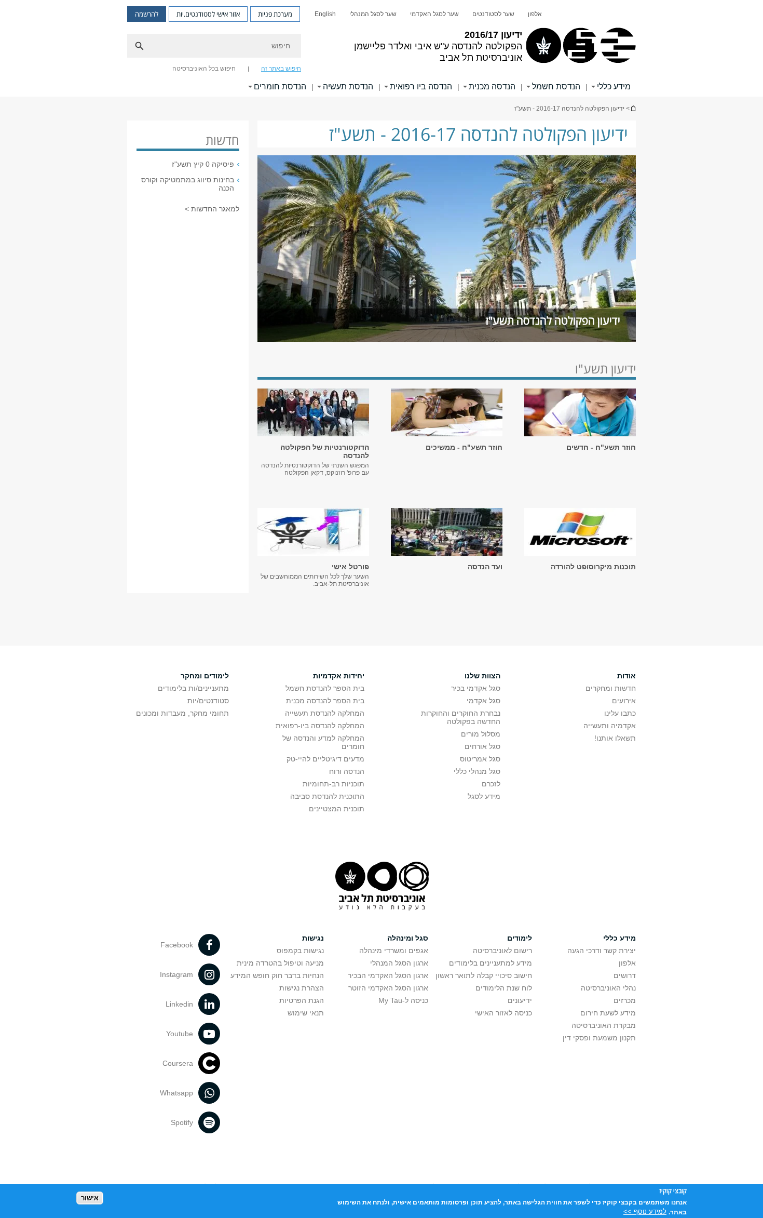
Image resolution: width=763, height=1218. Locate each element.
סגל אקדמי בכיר (475, 688)
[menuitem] (535, 14)
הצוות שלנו (482, 676)
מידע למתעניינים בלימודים (490, 963)
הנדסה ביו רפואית (421, 86)
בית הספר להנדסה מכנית (325, 701)
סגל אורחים (482, 746)
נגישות (313, 938)
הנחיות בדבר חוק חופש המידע (277, 975)
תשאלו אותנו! (615, 738)
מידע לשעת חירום (608, 1013)
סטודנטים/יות (208, 701)
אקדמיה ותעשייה (609, 725)
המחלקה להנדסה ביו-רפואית (320, 725)
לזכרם (491, 784)
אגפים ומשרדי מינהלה (393, 950)
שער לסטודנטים (493, 14)
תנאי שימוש (306, 1013)
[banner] (381, 48)
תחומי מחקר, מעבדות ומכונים (182, 713)
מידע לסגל (484, 796)
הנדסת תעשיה (348, 86)
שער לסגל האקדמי (434, 14)
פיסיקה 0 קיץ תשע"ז (203, 164)
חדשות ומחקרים (610, 688)
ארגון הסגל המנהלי (399, 963)
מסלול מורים (480, 734)
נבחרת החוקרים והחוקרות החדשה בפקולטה (460, 717)
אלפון (535, 14)
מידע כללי (614, 86)
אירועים (624, 701)
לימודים (519, 938)
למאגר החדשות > (212, 209)
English (325, 14)
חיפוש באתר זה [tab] (281, 68)
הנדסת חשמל (556, 86)
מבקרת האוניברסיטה (603, 1025)
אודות (626, 676)
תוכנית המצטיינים (336, 809)
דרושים (625, 975)
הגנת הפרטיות (301, 1000)
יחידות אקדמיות (338, 676)
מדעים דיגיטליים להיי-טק (325, 759)
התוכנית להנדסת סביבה (327, 796)
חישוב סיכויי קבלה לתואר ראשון (483, 975)
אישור (90, 1197)
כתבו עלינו (620, 713)
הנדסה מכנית (492, 86)
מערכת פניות (275, 14)
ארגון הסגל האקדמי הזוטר (388, 988)
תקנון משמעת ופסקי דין (599, 1038)
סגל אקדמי (483, 701)
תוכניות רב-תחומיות (333, 784)
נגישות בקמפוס (300, 950)
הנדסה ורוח (346, 771)
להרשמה (146, 14)
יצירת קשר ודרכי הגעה (601, 950)
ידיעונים (520, 1000)
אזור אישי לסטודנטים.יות (208, 14)
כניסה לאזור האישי (503, 1013)
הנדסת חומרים (280, 86)
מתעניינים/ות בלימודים (193, 688)
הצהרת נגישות (301, 988)
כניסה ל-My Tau (403, 1000)
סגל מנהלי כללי (477, 771)
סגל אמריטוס (480, 759)
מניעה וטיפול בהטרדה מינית (280, 963)
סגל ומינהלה (407, 938)
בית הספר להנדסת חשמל (324, 688)
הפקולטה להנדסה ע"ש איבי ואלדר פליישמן (632, 108)
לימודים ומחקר (205, 676)
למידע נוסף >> (644, 1211)
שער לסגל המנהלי (373, 14)
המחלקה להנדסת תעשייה (324, 713)
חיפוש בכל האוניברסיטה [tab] (204, 68)
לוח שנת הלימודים (503, 988)
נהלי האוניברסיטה (608, 988)
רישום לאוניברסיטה (502, 950)
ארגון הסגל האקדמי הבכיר (388, 975)
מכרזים (625, 1000)
